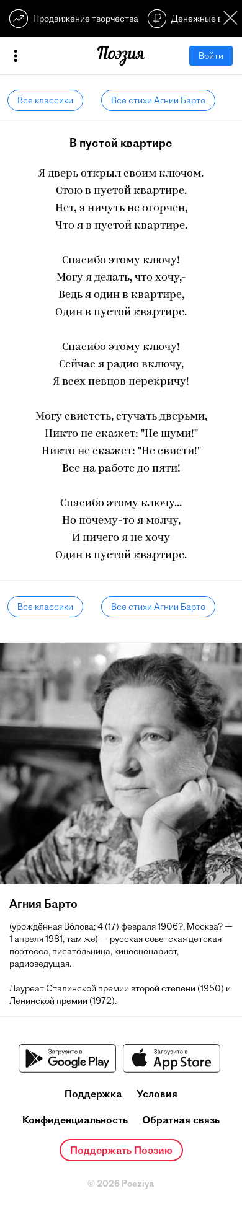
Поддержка (93, 1094)
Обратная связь (181, 1120)
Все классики (45, 100)
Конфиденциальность (75, 1120)
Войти (211, 55)
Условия (157, 1094)
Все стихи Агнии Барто (158, 100)
